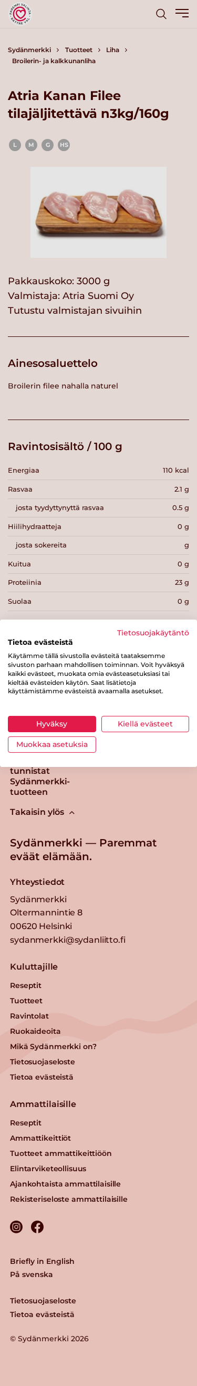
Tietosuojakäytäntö (153, 632)
